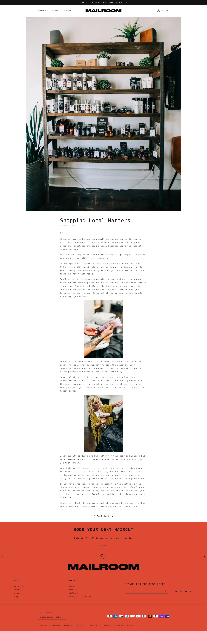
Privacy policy (94, 625)
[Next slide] (204, 556)
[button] (55, 10)
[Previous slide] (2, 556)
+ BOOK (103, 545)
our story (18, 586)
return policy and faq (80, 597)
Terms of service (110, 625)
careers (17, 590)
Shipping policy (128, 625)
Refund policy (79, 625)
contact (72, 586)
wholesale (73, 593)
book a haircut (76, 590)
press (16, 593)
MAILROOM (48, 625)
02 (106, 556)
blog (16, 597)
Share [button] (65, 233)
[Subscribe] (165, 591)
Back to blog (105, 516)
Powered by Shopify (61, 625)
